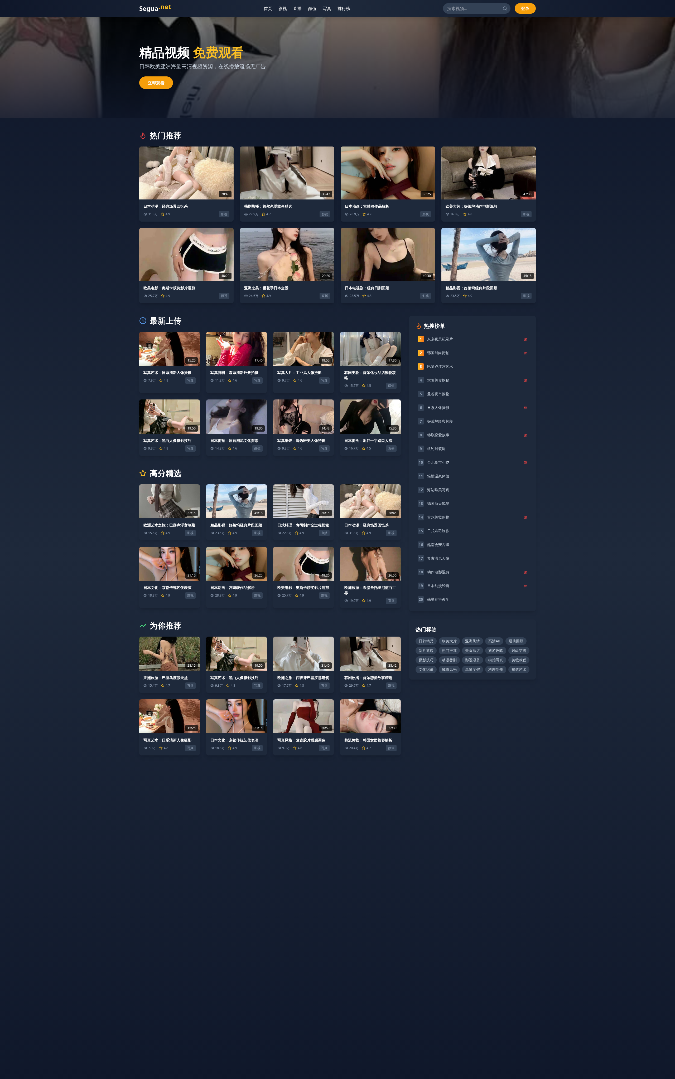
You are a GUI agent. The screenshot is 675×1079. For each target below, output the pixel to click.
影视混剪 (472, 659)
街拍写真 (495, 659)
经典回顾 (516, 640)
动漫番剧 (449, 659)
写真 (328, 8)
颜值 (313, 8)
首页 (268, 8)
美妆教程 (519, 659)
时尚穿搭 (519, 650)
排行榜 (344, 8)
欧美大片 (449, 640)
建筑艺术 (519, 669)
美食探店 (472, 650)
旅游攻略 (495, 650)
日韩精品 (426, 640)
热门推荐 (449, 650)
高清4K (494, 640)
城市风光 (449, 669)
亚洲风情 (472, 640)
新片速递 (426, 650)
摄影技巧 (426, 659)
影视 (283, 8)
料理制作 (495, 669)
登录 (525, 8)
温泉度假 (472, 669)
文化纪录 (426, 669)
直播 (298, 8)
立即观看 (156, 83)
